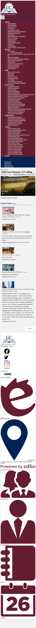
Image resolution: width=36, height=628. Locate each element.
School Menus (12, 41)
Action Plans (11, 34)
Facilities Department (13, 101)
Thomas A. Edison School (15, 147)
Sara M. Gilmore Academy (15, 144)
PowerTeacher (8, 165)
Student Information (13, 67)
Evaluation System (13, 78)
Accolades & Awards (13, 30)
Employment (7, 374)
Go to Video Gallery (29, 174)
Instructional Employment (15, 117)
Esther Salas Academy (14, 133)
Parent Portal (11, 51)
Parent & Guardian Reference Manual (18, 59)
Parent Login (7, 162)
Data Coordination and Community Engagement (21, 94)
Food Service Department (15, 102)
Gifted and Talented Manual (15, 63)
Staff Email (7, 163)
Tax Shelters (11, 80)
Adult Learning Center (14, 128)
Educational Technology (14, 99)
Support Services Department (16, 112)
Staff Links (11, 73)
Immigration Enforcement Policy (17, 31)
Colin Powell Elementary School (17, 130)
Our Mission (11, 28)
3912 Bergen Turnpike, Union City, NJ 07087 (18, 460)
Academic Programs (13, 86)
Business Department (13, 91)
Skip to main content (6, 1)
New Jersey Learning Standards (16, 83)
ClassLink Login (8, 166)
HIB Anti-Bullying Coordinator (16, 36)
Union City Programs (13, 65)
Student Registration (13, 57)
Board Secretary (12, 27)
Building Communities (14, 33)
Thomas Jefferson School (15, 149)
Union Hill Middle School (15, 152)
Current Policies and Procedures (16, 47)
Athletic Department (13, 88)
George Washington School (15, 138)
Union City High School (14, 151)
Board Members (12, 25)
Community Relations (14, 93)
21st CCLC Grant (13, 38)
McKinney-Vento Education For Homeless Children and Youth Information (19, 109)
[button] (7, 22)
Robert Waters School (14, 143)
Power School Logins (14, 72)
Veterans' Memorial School (15, 154)
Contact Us (11, 44)
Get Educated (11, 62)
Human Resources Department (16, 105)
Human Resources (13, 76)
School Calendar (12, 39)
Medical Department (13, 107)
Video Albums (12, 46)
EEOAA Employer (13, 125)
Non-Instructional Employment (16, 118)
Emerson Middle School (14, 131)
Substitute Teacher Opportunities (17, 120)
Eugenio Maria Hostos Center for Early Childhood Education (18, 135)
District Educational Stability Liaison (18, 96)
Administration (12, 23)
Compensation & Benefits (15, 81)
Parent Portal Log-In (16, 52)
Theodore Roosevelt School (15, 146)
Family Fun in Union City (15, 60)
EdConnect (11, 75)
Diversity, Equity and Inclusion (16, 97)
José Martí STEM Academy (15, 141)
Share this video (19, 174)
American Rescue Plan (14, 42)
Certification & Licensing (15, 123)
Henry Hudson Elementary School (17, 139)
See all (14, 203)
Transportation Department (15, 113)
